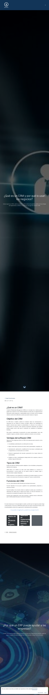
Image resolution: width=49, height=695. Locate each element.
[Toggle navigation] (45, 5)
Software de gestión (12, 532)
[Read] (37, 520)
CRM (7, 532)
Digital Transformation (10, 398)
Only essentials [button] (40, 692)
